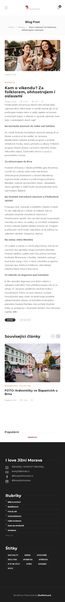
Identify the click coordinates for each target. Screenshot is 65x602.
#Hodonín (42, 555)
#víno (29, 564)
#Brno (27, 555)
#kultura (12, 559)
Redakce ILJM (10, 102)
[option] (32, 371)
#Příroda (43, 559)
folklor (25, 386)
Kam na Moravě (16, 526)
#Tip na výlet (25, 320)
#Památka (27, 559)
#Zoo (10, 568)
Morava (21, 27)
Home (11, 27)
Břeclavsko (14, 502)
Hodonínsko (14, 516)
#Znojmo (42, 564)
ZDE (15, 311)
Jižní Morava (14, 521)
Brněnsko (11, 386)
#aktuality (13, 555)
